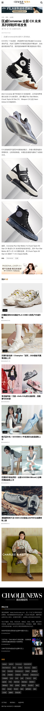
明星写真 (16, 682)
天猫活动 (25, 675)
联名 (4, 689)
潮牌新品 (5, 685)
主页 (3, 17)
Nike (14, 667)
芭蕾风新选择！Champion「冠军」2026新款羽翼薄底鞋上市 (21, 356)
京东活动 (10, 671)
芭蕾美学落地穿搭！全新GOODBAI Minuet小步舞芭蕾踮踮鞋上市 (21, 478)
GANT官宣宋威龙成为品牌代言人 (13, 648)
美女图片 (30, 685)
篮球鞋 (17, 685)
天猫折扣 (17, 675)
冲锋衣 (27, 671)
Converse (10, 258)
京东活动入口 (19, 671)
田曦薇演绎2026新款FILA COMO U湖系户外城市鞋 (21, 316)
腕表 (22, 689)
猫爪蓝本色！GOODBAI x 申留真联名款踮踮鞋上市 (21, 438)
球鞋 (7, 17)
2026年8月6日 (6, 401)
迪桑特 (11, 692)
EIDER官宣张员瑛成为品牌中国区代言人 (15, 630)
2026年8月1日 (6, 442)
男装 (11, 685)
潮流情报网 (17, 706)
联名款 (9, 689)
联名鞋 (16, 689)
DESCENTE (27, 664)
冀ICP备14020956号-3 (8, 706)
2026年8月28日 (6, 633)
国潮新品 (34, 671)
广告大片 (28, 678)
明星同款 (24, 682)
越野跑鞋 (28, 689)
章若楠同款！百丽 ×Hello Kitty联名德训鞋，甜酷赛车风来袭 (21, 397)
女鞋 (22, 678)
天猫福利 (5, 678)
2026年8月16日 (6, 320)
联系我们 (12, 702)
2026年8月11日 (6, 361)
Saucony (27, 667)
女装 (16, 678)
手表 (10, 682)
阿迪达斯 (17, 692)
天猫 (4, 675)
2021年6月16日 (6, 33)
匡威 (16, 258)
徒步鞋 (4, 682)
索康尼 (24, 685)
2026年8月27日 (6, 644)
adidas (4, 664)
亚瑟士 (34, 667)
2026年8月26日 (6, 651)
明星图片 (32, 682)
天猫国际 (10, 675)
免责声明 (21, 702)
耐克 (37, 685)
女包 (11, 678)
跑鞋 (35, 689)
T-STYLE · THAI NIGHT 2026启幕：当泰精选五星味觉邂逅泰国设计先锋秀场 (16, 640)
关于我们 (4, 702)
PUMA (20, 667)
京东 (4, 671)
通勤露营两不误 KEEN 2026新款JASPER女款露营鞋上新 (22, 519)
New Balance (6, 667)
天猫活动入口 (34, 675)
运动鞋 (11, 17)
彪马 (35, 678)
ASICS (11, 664)
